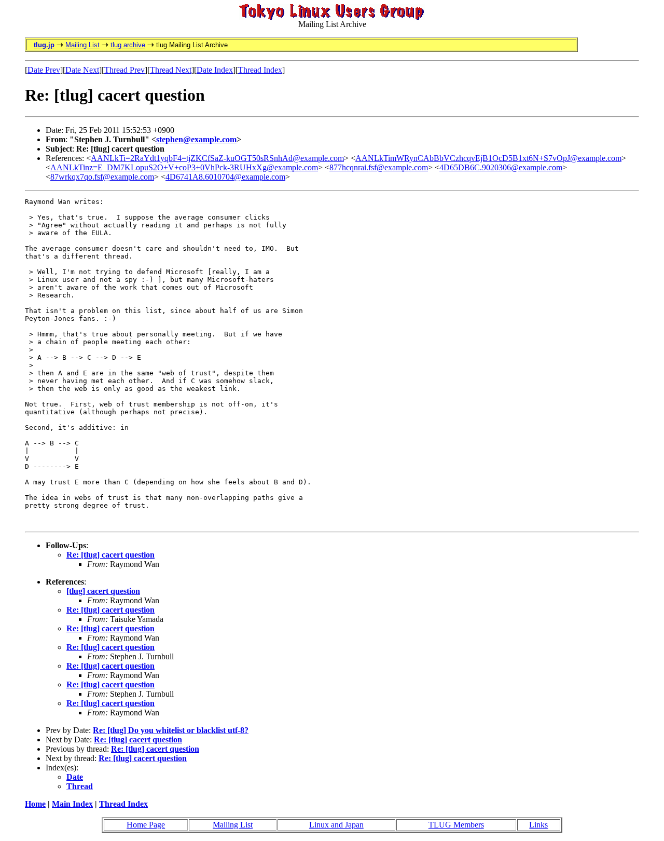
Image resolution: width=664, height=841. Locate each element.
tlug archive (127, 45)
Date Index (215, 69)
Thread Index (260, 69)
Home (35, 803)
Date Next (82, 69)
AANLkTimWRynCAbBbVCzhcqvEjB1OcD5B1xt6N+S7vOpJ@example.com (488, 158)
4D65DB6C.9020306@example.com (500, 167)
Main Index (72, 803)
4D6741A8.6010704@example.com (225, 176)
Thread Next (170, 69)
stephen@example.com (196, 139)
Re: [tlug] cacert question (110, 554)
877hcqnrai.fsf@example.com (378, 167)
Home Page (146, 824)
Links (538, 824)
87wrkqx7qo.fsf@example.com (102, 176)
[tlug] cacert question (103, 591)
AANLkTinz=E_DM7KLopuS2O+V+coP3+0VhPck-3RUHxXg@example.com (184, 167)
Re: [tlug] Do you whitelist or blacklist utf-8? (170, 730)
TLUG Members (456, 824)
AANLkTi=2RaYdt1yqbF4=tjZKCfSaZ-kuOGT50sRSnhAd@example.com (217, 158)
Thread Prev (124, 69)
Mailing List (82, 45)
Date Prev (43, 69)
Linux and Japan (336, 824)
